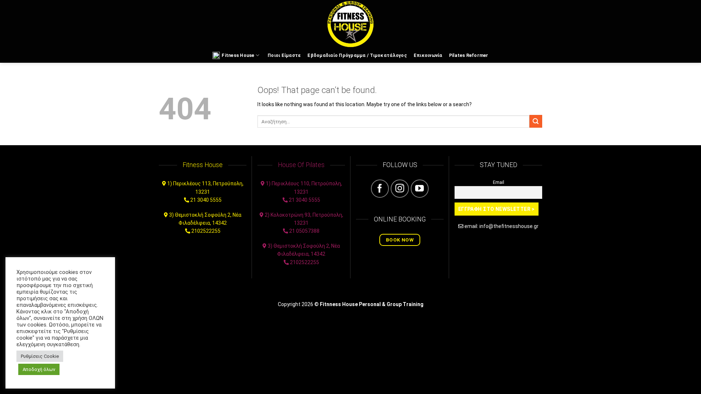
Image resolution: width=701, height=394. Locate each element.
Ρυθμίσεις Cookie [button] (40, 356)
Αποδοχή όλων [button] (39, 369)
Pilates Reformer (469, 55)
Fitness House (238, 55)
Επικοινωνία (428, 55)
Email (498, 182)
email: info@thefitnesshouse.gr (501, 226)
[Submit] (535, 121)
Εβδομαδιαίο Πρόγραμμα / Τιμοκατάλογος (357, 55)
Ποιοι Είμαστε (284, 55)
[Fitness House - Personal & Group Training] (350, 24)
